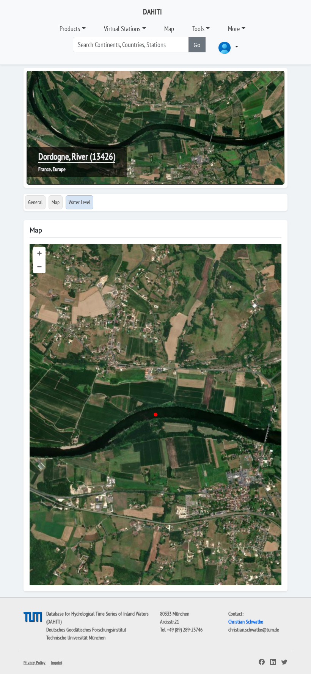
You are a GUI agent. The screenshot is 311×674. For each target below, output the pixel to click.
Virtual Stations (122, 28)
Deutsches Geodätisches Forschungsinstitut (86, 629)
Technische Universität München (75, 637)
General (35, 202)
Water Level (79, 202)
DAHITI (152, 12)
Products (70, 28)
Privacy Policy (35, 662)
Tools (198, 28)
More (234, 28)
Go (197, 45)
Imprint (56, 662)
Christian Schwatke (245, 621)
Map (169, 28)
